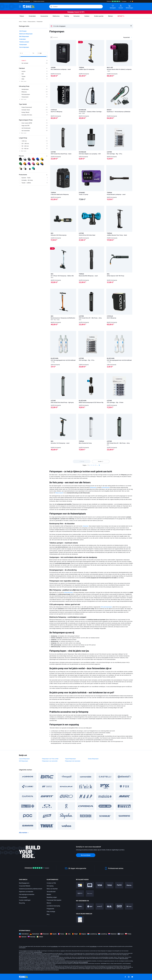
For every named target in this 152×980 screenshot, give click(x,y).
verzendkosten (54, 946)
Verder (100, 461)
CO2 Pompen (23, 31)
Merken (49, 903)
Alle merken (23, 832)
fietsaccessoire (59, 492)
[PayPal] (119, 885)
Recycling (22, 903)
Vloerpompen (23, 44)
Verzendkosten (51, 891)
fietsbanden (93, 487)
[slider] (20, 56)
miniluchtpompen (68, 592)
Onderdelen (22, 39)
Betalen (49, 894)
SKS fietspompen (23, 761)
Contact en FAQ (51, 883)
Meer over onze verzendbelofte (81, 962)
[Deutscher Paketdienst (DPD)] (90, 906)
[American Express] (109, 885)
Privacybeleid (23, 897)
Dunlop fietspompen (93, 758)
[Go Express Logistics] (119, 906)
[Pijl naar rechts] (74, 53)
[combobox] (119, 37)
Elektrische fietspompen (26, 33)
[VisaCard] (100, 885)
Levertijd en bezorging (53, 906)
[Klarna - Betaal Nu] (129, 885)
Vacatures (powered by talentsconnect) (30, 888)
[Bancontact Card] (80, 885)
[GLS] (109, 906)
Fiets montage (51, 911)
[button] (33, 68)
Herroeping (50, 886)
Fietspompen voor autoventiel (49, 761)
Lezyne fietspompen (24, 758)
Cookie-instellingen (24, 900)
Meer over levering (124, 958)
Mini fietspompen (24, 36)
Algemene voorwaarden (26, 891)
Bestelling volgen (52, 897)
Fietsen (24, 21)
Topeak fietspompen (70, 758)
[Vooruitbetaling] (90, 893)
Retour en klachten (52, 888)
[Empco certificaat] (80, 919)
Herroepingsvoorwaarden (26, 894)
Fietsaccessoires (31, 21)
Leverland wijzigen (38, 952)
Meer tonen (23, 81)
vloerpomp (85, 526)
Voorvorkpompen (24, 47)
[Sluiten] (131, 25)
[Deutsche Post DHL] (80, 906)
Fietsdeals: (70, 12)
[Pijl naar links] (51, 53)
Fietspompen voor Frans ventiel (50, 758)
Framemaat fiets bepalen (54, 900)
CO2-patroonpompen (106, 607)
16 (99, 465)
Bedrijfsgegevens (24, 883)
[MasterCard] (90, 885)
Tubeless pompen (24, 41)
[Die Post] (100, 906)
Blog (48, 914)
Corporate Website (24, 886)
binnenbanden (105, 487)
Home (20, 21)
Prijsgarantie (50, 908)
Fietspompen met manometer (72, 761)
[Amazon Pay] (80, 893)
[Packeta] (129, 906)
